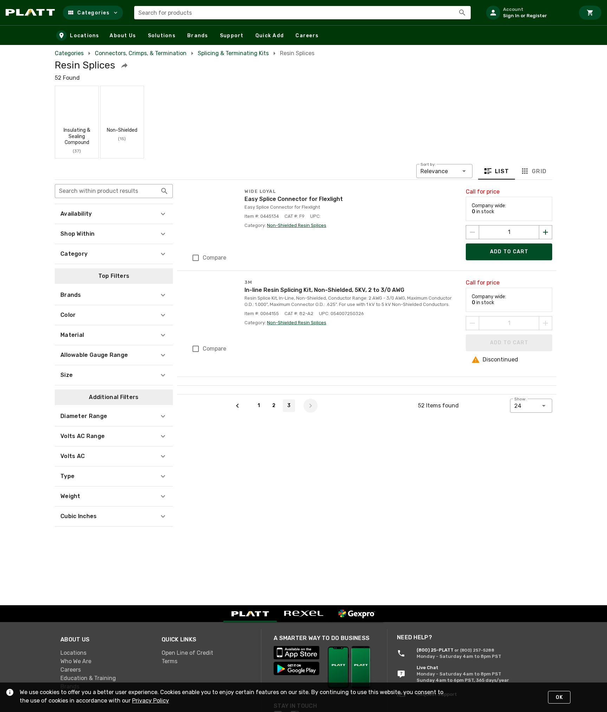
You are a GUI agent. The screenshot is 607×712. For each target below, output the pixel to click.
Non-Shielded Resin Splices (296, 225)
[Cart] (590, 13)
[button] (93, 13)
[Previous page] (237, 406)
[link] (105, 653)
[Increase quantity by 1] (545, 232)
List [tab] (502, 171)
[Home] (31, 12)
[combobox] (302, 12)
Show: (520, 399)
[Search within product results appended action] (164, 191)
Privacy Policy (150, 700)
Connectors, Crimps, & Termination (141, 53)
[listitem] (527, 12)
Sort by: (428, 164)
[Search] (462, 12)
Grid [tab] (539, 171)
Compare (214, 257)
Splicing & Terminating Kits (233, 53)
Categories (69, 53)
